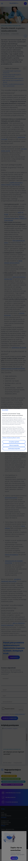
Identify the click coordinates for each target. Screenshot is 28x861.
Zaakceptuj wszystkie (14, 448)
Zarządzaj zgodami (14, 441)
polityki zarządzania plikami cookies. (11, 437)
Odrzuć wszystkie (14, 445)
